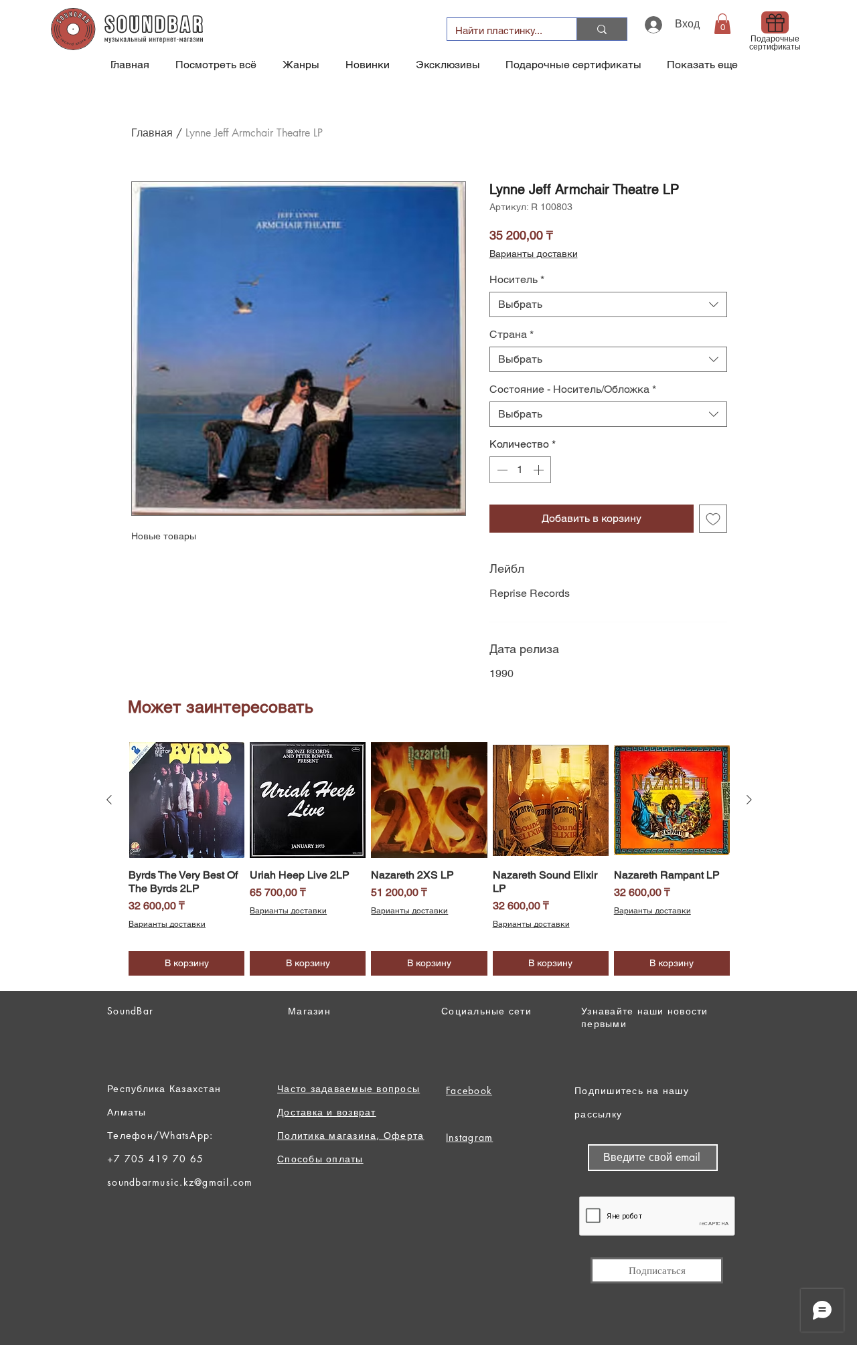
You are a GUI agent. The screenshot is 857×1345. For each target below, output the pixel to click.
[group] (429, 858)
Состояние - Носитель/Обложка (572, 389)
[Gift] (775, 22)
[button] (722, 23)
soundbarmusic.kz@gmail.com (180, 1182)
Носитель (516, 279)
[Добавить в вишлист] (713, 519)
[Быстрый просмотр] (186, 800)
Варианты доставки (533, 253)
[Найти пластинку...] (601, 29)
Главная (152, 133)
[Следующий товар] (749, 800)
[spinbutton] (520, 469)
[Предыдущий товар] (109, 800)
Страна (511, 334)
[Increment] (539, 469)
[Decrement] (500, 469)
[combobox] (608, 304)
